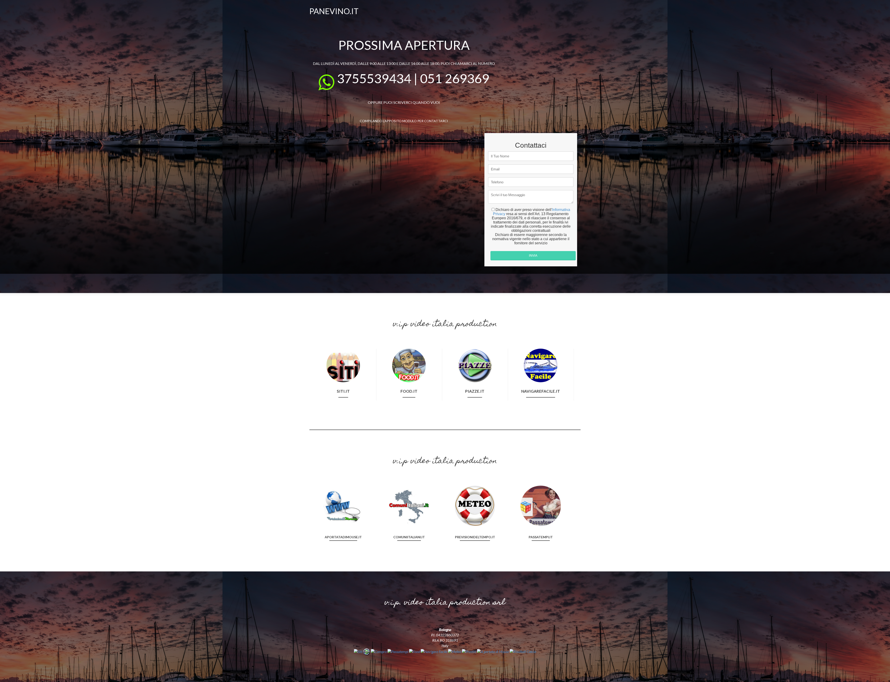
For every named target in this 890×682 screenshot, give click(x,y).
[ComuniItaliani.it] (409, 505)
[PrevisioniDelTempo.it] (475, 505)
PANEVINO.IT (334, 11)
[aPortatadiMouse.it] (343, 505)
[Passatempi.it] (541, 505)
